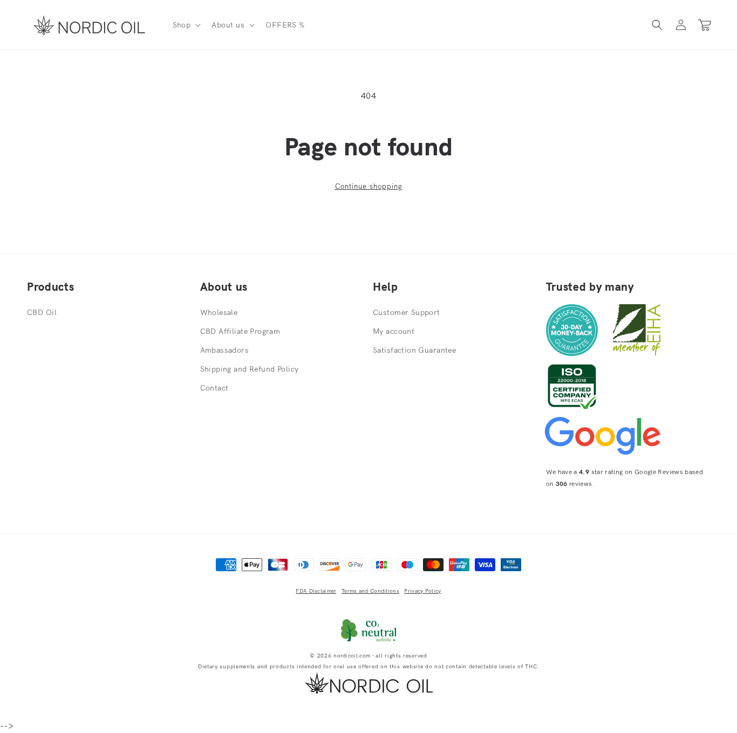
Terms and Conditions (370, 590)
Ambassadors (224, 350)
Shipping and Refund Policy (249, 369)
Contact (214, 388)
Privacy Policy (422, 590)
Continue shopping (368, 186)
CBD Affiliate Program (240, 331)
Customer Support (406, 312)
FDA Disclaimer (316, 590)
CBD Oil (42, 312)
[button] (186, 24)
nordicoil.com (351, 655)
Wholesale (219, 312)
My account (393, 331)
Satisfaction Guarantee (414, 350)
